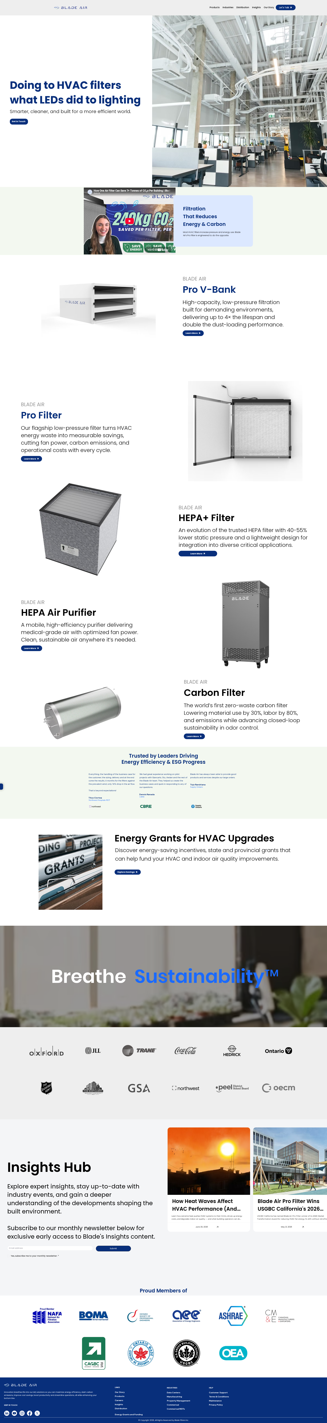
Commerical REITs (176, 1409)
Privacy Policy (216, 1404)
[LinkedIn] (6, 1413)
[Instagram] (22, 1413)
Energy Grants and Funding (129, 1414)
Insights (119, 1404)
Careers (119, 1400)
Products (119, 1396)
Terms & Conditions (219, 1396)
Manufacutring (174, 1396)
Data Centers (173, 1392)
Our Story (120, 1392)
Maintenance (215, 1400)
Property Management (178, 1400)
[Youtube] (14, 1413)
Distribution (121, 1408)
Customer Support (218, 1392)
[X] (37, 1413)
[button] (215, 7)
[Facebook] (29, 1413)
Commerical (173, 1404)
